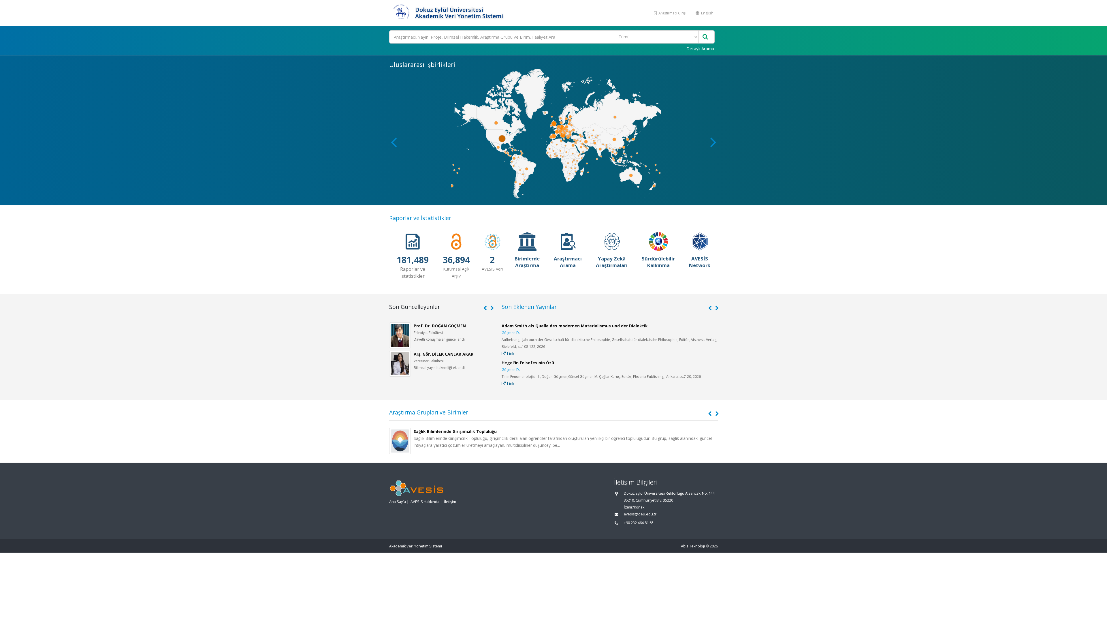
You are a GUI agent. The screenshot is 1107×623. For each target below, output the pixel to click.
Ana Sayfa (397, 501)
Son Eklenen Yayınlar (529, 307)
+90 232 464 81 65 (639, 522)
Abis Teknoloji (693, 546)
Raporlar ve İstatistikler (420, 218)
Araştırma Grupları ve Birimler (428, 412)
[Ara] (705, 37)
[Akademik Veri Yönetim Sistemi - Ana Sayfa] (401, 13)
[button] (713, 142)
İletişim (450, 501)
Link (510, 353)
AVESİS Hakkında (425, 501)
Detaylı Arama (700, 48)
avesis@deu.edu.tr (640, 514)
